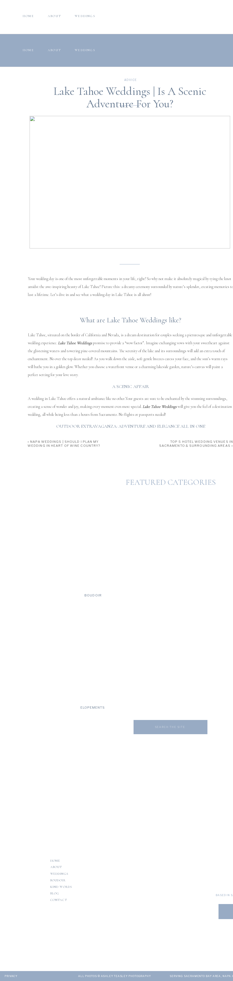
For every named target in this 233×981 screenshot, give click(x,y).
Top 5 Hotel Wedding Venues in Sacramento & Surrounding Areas (196, 444)
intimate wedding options (92, 719)
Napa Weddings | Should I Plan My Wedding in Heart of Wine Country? (64, 444)
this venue (194, 788)
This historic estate (176, 610)
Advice (130, 80)
